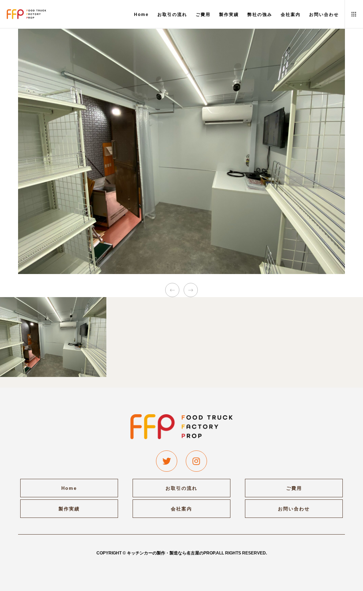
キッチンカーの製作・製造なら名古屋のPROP (171, 553)
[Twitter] (166, 461)
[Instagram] (196, 461)
